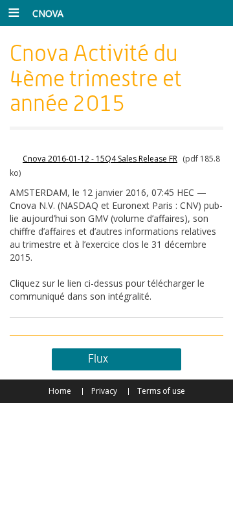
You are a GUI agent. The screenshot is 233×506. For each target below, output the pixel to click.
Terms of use (161, 390)
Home (60, 390)
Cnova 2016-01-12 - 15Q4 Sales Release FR (100, 158)
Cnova (47, 13)
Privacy (104, 390)
